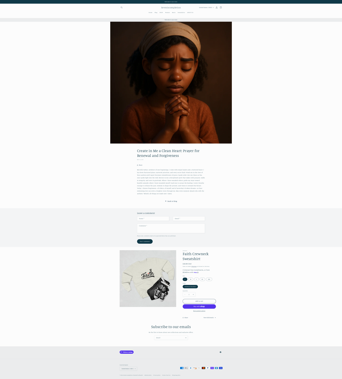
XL (202, 279)
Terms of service (166, 375)
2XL (209, 279)
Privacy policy (156, 375)
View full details (209, 317)
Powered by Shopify (138, 375)
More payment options (199, 311)
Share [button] (140, 165)
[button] (122, 7)
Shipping (193, 266)
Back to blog (172, 201)
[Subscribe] (186, 338)
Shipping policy (176, 375)
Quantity (185, 291)
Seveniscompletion (128, 375)
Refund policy (148, 375)
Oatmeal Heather (190, 286)
